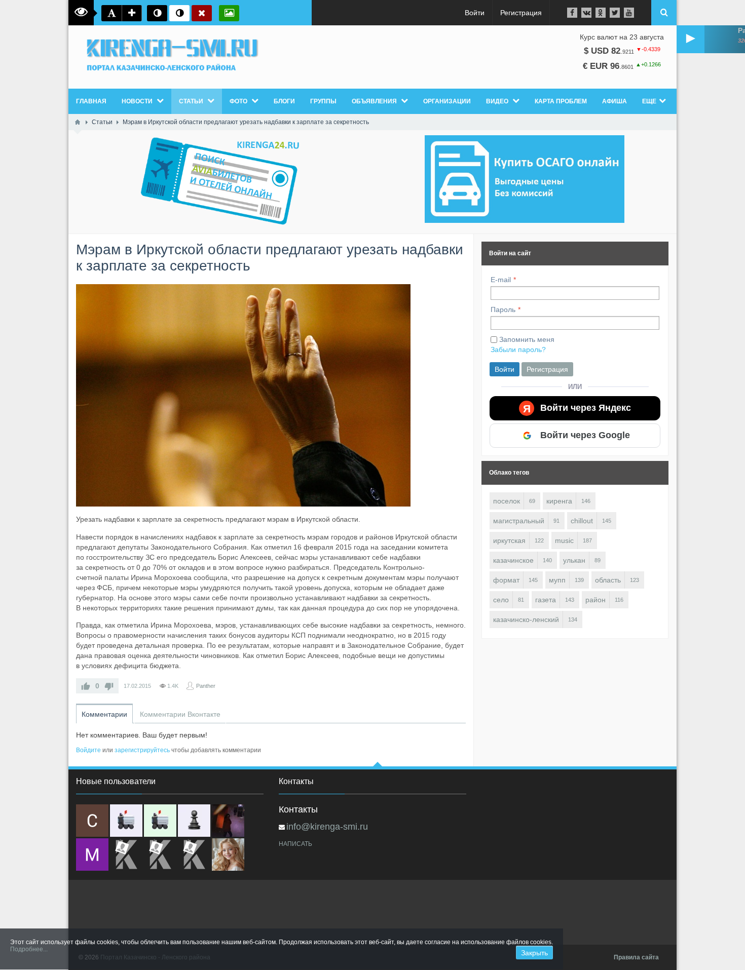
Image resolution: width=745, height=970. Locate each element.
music (564, 540)
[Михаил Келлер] (92, 854)
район (595, 600)
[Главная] (77, 122)
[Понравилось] (85, 686)
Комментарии (104, 714)
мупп (557, 580)
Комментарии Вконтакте (180, 714)
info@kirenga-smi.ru (327, 827)
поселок (506, 501)
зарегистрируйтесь (142, 750)
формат (506, 580)
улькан (574, 560)
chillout (582, 521)
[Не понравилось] (109, 686)
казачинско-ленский (526, 619)
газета (545, 600)
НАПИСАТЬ (295, 843)
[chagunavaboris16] (194, 820)
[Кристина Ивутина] (194, 854)
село (501, 600)
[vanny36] (228, 854)
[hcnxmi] (160, 820)
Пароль (503, 309)
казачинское (513, 560)
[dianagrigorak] (228, 820)
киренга (559, 501)
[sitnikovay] (126, 854)
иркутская (509, 540)
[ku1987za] (126, 820)
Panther (205, 686)
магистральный (518, 521)
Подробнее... (29, 949)
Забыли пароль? (518, 349)
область (608, 580)
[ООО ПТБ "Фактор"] (160, 854)
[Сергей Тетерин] (92, 820)
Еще (649, 101)
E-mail (501, 280)
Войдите (88, 750)
